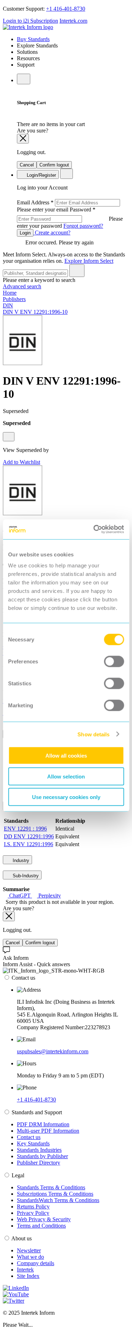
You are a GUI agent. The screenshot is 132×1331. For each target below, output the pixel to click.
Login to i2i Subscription (30, 21)
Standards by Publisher (42, 1156)
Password (70, 217)
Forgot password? (83, 226)
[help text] (8, 436)
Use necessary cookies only (66, 797)
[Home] (28, 27)
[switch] (114, 661)
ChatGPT (20, 896)
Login (25, 233)
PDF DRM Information (43, 1124)
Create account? (51, 233)
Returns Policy (33, 1206)
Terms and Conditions (41, 1226)
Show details (93, 734)
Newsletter (29, 1250)
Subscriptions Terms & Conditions (55, 1194)
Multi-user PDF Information (48, 1131)
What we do (30, 1257)
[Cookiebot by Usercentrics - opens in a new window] (94, 529)
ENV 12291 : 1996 (25, 829)
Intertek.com (73, 21)
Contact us (28, 1137)
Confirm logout (54, 165)
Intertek (25, 1270)
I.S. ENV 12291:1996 (28, 844)
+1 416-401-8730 (65, 9)
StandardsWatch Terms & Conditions (58, 1200)
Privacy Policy (33, 1213)
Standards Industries (39, 1150)
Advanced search (22, 286)
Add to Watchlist (21, 462)
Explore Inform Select (88, 261)
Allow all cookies (66, 756)
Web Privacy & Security (44, 1219)
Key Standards (33, 1143)
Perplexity (49, 896)
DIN (8, 305)
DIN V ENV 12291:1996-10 (35, 312)
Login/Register (40, 175)
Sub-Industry (25, 875)
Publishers (14, 299)
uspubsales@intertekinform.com (52, 1051)
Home (10, 293)
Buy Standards (33, 39)
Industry (20, 860)
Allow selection (66, 776)
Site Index (28, 1276)
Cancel (27, 165)
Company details (35, 1263)
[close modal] (23, 138)
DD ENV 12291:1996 (29, 836)
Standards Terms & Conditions (51, 1187)
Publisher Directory (38, 1163)
